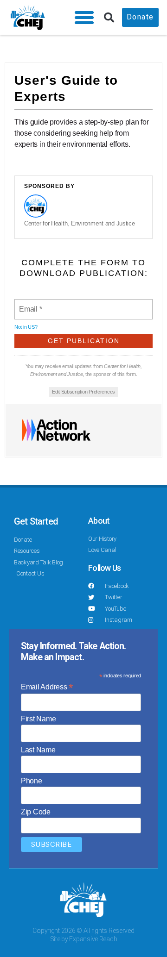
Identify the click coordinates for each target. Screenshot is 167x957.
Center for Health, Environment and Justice (79, 223)
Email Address (47, 687)
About (98, 520)
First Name (38, 719)
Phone (31, 781)
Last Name (38, 750)
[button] (84, 17)
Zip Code (36, 812)
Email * (30, 303)
